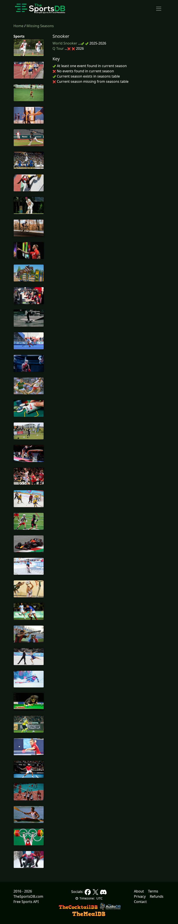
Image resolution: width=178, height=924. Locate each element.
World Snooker (65, 43)
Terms (153, 891)
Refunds (156, 896)
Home (18, 25)
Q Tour (58, 48)
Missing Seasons (40, 25)
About (139, 891)
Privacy (140, 896)
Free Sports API (26, 901)
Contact (140, 901)
